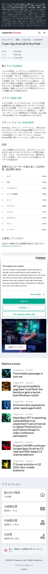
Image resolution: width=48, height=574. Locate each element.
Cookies (24, 569)
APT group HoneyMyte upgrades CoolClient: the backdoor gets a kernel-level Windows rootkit (28, 391)
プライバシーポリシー (24, 565)
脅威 (17, 40)
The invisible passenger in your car (28, 375)
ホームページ (7, 40)
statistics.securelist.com (11, 246)
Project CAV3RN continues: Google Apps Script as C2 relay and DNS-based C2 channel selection (29, 450)
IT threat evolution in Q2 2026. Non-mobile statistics (27, 467)
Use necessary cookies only (24, 314)
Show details (36, 294)
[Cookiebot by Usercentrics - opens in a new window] (35, 258)
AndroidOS (38, 40)
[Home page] (11, 32)
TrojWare (17, 66)
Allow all (24, 301)
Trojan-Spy (26, 40)
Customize (23, 308)
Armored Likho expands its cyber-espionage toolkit (29, 406)
